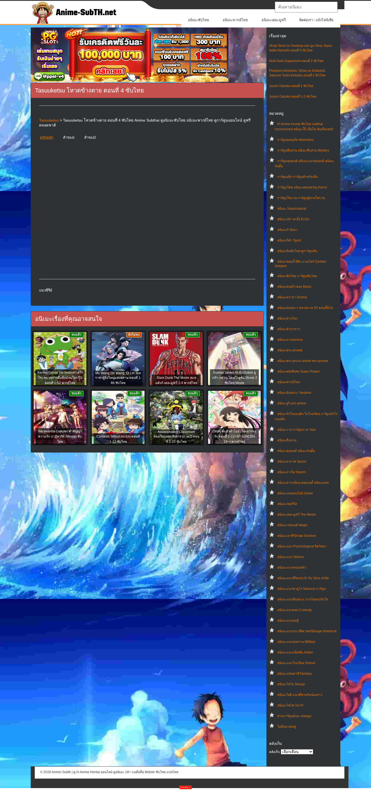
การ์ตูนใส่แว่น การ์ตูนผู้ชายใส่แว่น (301, 198)
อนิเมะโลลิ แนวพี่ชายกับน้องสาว (299, 695)
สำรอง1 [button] (69, 137)
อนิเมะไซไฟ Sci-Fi (290, 705)
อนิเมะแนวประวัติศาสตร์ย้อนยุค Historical (307, 631)
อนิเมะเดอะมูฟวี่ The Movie (296, 514)
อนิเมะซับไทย (198, 20)
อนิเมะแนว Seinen (290, 557)
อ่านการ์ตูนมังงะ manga (294, 716)
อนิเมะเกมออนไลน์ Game (295, 493)
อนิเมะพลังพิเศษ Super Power (298, 371)
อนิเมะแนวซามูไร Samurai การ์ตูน (301, 589)
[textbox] (306, 7)
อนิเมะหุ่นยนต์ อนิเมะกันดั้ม (296, 451)
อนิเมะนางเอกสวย (290, 340)
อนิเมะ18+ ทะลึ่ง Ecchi (293, 219)
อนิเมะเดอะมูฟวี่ (274, 20)
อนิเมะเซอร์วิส (287, 504)
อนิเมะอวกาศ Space (291, 461)
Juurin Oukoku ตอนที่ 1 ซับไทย (291, 86)
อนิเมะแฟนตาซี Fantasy (294, 674)
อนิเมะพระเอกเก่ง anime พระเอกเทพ (302, 361)
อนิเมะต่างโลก (287, 318)
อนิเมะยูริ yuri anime (291, 403)
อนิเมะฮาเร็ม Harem (291, 472)
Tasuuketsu (49, 120)
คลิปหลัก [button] (47, 137)
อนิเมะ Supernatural (291, 208)
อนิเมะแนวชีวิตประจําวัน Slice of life (303, 578)
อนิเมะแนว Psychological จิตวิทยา (302, 546)
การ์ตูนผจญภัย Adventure (295, 140)
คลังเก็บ (274, 752)
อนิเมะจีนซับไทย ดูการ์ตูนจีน (297, 251)
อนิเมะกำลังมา (287, 230)
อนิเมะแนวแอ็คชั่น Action (295, 652)
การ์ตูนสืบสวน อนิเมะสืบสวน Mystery (303, 150)
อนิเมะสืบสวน (286, 440)
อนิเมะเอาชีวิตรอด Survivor (296, 536)
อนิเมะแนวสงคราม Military (296, 642)
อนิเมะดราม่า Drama (292, 297)
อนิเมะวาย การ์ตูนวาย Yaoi (296, 430)
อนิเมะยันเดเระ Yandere (294, 393)
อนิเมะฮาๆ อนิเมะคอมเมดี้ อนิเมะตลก (303, 483)
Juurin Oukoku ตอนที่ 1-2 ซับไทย (292, 96)
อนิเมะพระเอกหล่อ (290, 350)
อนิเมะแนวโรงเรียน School (296, 663)
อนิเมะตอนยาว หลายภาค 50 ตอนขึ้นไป (305, 308)
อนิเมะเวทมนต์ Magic (292, 525)
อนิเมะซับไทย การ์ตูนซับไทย (297, 276)
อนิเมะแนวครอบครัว (291, 567)
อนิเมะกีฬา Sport (289, 240)
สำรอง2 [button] (90, 137)
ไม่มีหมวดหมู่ (286, 727)
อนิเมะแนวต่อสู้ (287, 620)
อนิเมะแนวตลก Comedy (294, 610)
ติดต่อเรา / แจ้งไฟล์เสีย (316, 20)
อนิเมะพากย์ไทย (235, 20)
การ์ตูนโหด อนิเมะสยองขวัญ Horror (302, 187)
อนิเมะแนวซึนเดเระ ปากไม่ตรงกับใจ (302, 599)
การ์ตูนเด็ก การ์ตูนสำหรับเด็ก (297, 177)
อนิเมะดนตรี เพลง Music (294, 287)
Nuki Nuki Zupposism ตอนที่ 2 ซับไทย (296, 61)
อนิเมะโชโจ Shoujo (291, 684)
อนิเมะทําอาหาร (288, 329)
